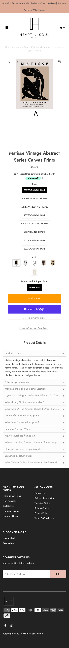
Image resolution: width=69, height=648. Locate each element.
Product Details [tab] (13, 353)
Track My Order (10, 516)
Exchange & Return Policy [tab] (18, 456)
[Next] (17, 61)
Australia (34, 287)
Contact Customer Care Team (33, 328)
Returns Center (41, 508)
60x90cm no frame (34, 248)
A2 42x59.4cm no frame (34, 223)
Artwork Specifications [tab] (17, 382)
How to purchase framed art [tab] (20, 436)
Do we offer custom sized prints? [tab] (23, 415)
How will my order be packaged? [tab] (23, 449)
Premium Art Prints (12, 496)
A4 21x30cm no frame (34, 198)
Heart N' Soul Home (32, 633)
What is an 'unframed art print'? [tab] (22, 422)
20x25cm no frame (34, 190)
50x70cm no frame (34, 232)
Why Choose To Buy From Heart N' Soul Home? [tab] (31, 462)
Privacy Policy (41, 513)
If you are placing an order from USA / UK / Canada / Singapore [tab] (35, 395)
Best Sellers (8, 506)
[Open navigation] (7, 27)
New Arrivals (9, 501)
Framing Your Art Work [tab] (17, 429)
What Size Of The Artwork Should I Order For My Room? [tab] (35, 409)
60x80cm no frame (34, 240)
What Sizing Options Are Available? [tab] (24, 402)
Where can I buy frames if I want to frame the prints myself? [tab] (35, 442)
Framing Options (11, 511)
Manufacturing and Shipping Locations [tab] (25, 389)
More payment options (34, 317)
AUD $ (9, 601)
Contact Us (39, 493)
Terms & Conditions (44, 518)
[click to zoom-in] (59, 61)
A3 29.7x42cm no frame (34, 206)
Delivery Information (44, 498)
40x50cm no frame (34, 215)
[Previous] (9, 61)
